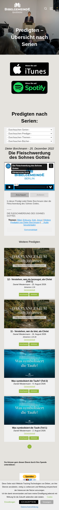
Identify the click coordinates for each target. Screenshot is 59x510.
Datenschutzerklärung (29, 507)
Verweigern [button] (47, 502)
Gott (34, 220)
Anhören (40, 195)
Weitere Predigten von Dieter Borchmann (30, 221)
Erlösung (27, 220)
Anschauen (21, 195)
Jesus (39, 220)
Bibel (19, 220)
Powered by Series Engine (29, 454)
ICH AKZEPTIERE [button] (28, 502)
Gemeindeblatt (30, 230)
